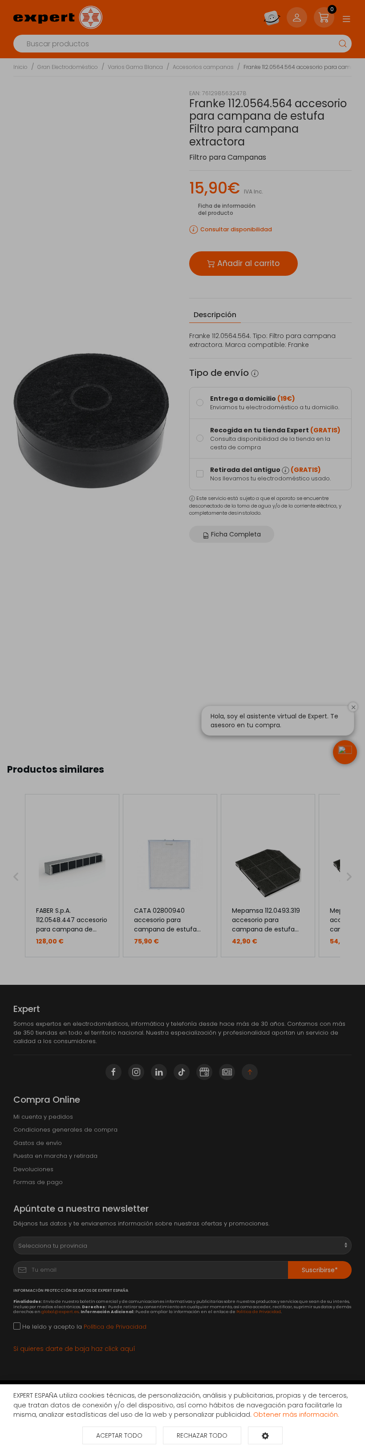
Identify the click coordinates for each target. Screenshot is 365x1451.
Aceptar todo (119, 1435)
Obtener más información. (296, 1414)
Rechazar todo (202, 1435)
